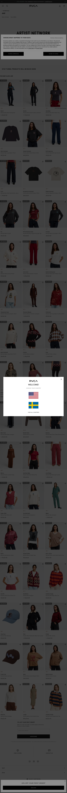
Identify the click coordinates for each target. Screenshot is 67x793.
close (61, 379)
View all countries (33, 412)
